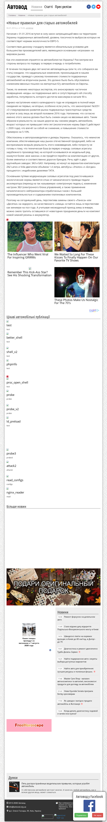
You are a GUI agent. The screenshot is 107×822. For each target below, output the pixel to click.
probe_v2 (13, 409)
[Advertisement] (53, 538)
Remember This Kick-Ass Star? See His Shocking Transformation (29, 273)
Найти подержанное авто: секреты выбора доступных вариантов (77, 660)
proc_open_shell (17, 382)
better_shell (14, 337)
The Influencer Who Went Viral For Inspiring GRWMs (27, 255)
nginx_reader (15, 492)
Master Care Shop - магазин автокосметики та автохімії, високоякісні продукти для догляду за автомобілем (76, 681)
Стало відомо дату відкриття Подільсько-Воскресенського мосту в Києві (78, 628)
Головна (12, 15)
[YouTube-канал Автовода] (98, 7)
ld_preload (13, 421)
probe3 (11, 453)
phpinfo (12, 364)
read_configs (15, 480)
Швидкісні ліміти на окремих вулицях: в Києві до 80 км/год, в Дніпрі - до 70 (76, 639)
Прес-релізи (63, 6)
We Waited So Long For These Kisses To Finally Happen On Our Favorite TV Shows (76, 257)
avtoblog (29, 28)
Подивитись (81, 815)
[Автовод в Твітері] (93, 7)
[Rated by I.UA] (47, 816)
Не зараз (97, 815)
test (9, 325)
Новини (36, 6)
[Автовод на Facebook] (89, 7)
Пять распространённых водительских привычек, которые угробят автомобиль (56, 784)
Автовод (17, 6)
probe (10, 394)
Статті (48, 6)
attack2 (11, 465)
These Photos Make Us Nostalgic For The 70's (76, 301)
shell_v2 (12, 351)
